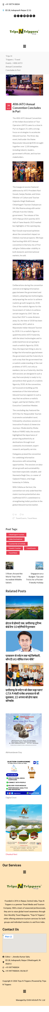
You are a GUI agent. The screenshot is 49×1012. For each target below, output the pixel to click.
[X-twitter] (21, 16)
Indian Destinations (15, 539)
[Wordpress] (31, 16)
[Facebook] (15, 16)
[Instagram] (18, 16)
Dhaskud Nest (11, 854)
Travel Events (21, 518)
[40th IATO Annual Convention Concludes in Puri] (24, 85)
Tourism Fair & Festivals (17, 544)
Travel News (32, 518)
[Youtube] (24, 16)
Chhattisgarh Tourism (16, 535)
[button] (24, 46)
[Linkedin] (27, 16)
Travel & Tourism (15, 548)
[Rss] (34, 16)
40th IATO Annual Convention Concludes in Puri (27, 107)
